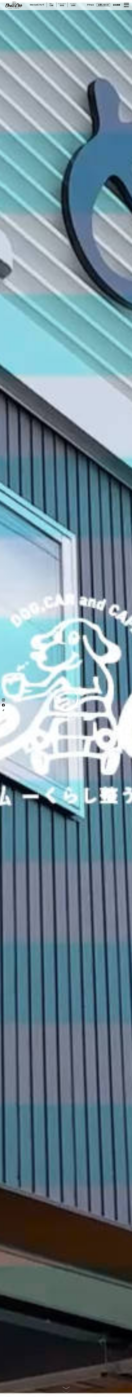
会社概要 (116, 5)
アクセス (90, 5)
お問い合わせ (103, 4)
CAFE (73, 4)
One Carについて (37, 5)
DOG (62, 4)
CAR (52, 4)
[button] (126, 5)
